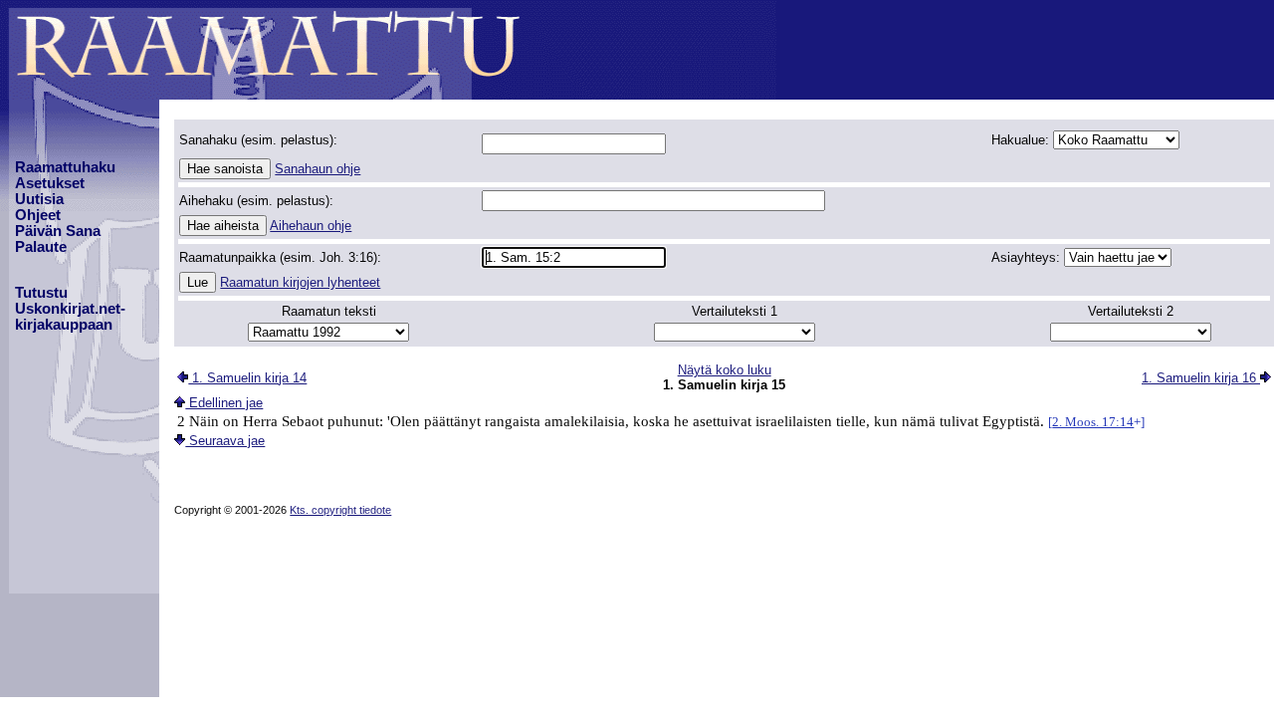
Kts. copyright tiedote (340, 510)
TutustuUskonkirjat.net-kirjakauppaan (70, 309)
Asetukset (50, 183)
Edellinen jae (224, 402)
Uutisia (39, 199)
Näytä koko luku (724, 369)
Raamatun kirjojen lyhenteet (300, 282)
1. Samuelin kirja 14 (247, 377)
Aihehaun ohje (310, 225)
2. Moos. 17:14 (1093, 421)
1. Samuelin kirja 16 (1201, 377)
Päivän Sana (58, 231)
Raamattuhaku (65, 167)
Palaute (41, 247)
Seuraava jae (225, 440)
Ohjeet (38, 215)
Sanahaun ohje (317, 168)
